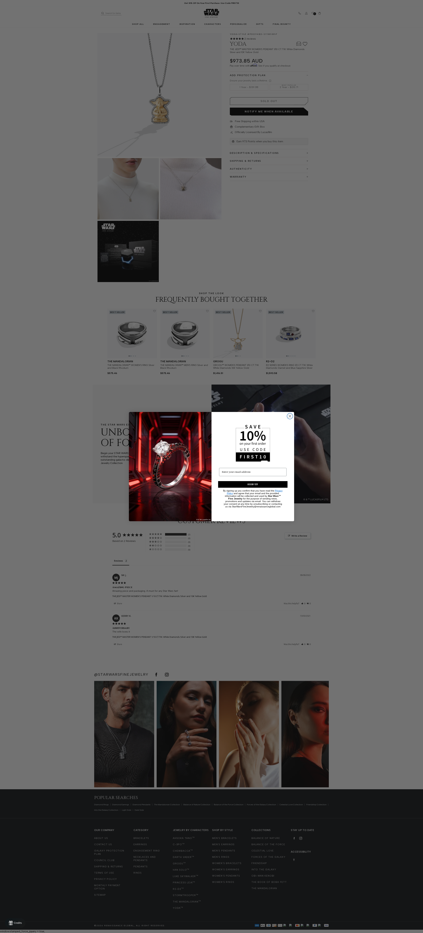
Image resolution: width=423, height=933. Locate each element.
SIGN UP (253, 484)
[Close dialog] (290, 416)
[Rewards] (15, 923)
